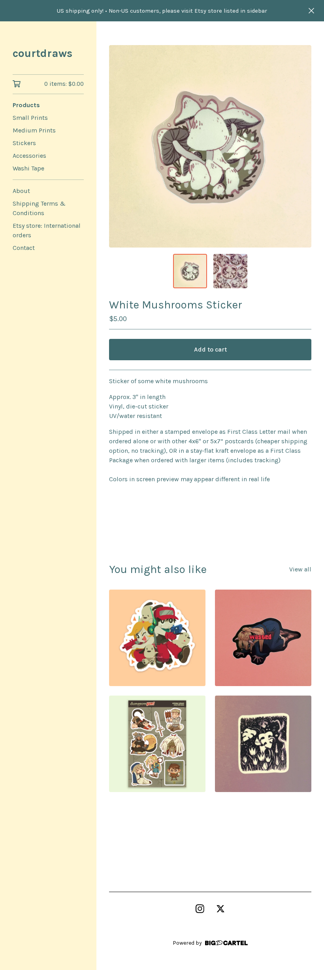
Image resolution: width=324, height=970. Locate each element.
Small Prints (30, 117)
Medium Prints (34, 130)
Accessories (29, 155)
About (21, 191)
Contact (24, 247)
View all (300, 569)
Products (26, 105)
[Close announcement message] (311, 10)
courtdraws (42, 53)
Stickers (24, 143)
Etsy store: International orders (47, 230)
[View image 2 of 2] (230, 271)
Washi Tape (28, 168)
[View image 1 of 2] (190, 271)
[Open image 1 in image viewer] (210, 146)
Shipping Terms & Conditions (39, 208)
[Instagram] (200, 909)
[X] (220, 909)
